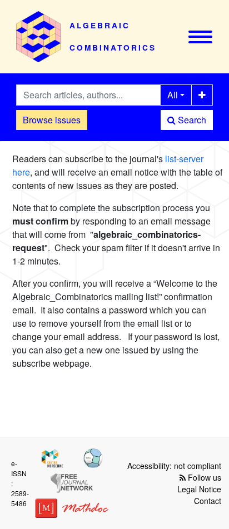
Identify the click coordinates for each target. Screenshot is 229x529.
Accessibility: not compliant (174, 465)
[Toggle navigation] (200, 37)
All (172, 94)
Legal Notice (199, 489)
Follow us (203, 477)
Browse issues (52, 119)
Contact (207, 500)
